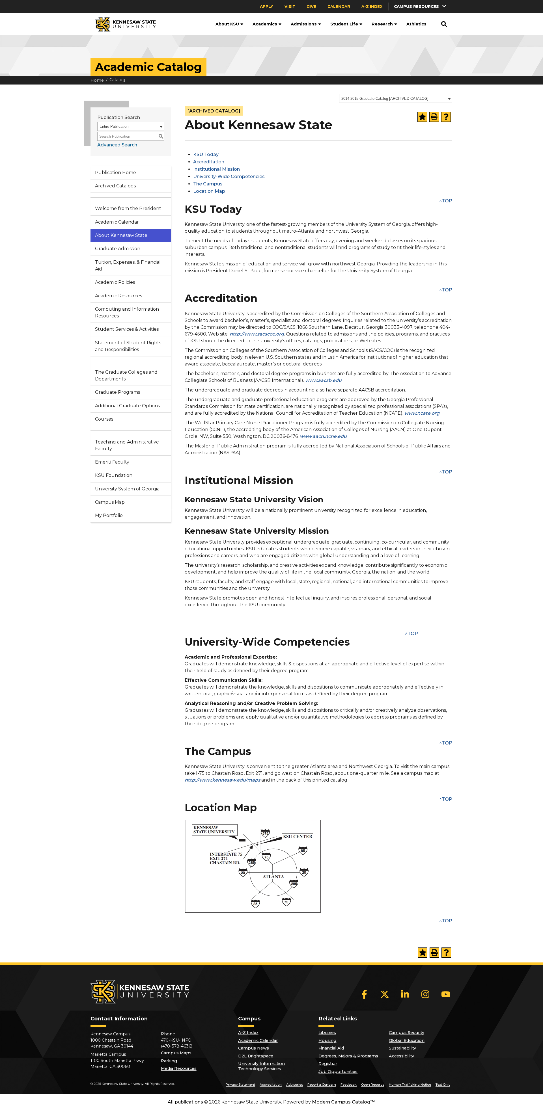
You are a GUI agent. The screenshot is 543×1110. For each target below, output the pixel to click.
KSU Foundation (113, 475)
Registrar (327, 1063)
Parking (169, 1060)
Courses (104, 419)
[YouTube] (446, 994)
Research (382, 24)
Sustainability (402, 1048)
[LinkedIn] (405, 994)
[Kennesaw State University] (123, 24)
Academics (265, 24)
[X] (384, 994)
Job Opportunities (337, 1071)
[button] (420, 6)
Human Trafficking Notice (410, 1085)
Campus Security (406, 1032)
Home (97, 80)
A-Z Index (372, 6)
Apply (266, 6)
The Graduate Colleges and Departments (126, 375)
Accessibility (401, 1056)
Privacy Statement (240, 1085)
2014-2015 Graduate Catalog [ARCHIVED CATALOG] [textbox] (384, 98)
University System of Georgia (127, 489)
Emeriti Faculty (112, 462)
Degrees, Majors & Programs (348, 1056)
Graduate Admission (117, 248)
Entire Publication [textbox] (114, 126)
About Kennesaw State (121, 235)
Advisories (294, 1085)
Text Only (443, 1085)
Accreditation (208, 162)
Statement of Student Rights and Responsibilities (128, 346)
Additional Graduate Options (127, 405)
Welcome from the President (128, 208)
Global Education (407, 1040)
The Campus (208, 184)
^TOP (445, 201)
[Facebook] (364, 994)
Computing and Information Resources (127, 312)
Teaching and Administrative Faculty (127, 445)
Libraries (327, 1032)
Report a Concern (321, 1085)
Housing (327, 1040)
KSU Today (206, 154)
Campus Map (110, 502)
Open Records (372, 1085)
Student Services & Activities (127, 329)
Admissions (304, 24)
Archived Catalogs (115, 186)
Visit (290, 6)
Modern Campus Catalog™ (343, 1102)
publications (189, 1102)
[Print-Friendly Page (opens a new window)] (434, 117)
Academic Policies (115, 282)
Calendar (338, 6)
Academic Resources (118, 295)
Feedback (349, 1085)
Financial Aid (331, 1048)
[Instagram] (425, 994)
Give (311, 6)
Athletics (416, 24)
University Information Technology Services (261, 1066)
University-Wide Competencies (229, 176)
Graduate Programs (117, 392)
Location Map (209, 191)
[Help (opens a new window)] (446, 117)
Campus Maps (176, 1052)
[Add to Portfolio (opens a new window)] (422, 117)
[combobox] (395, 98)
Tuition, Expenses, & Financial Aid (128, 265)
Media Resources (179, 1068)
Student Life (344, 24)
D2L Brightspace (255, 1056)
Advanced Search (117, 145)
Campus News (253, 1048)
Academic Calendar (117, 222)
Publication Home (115, 172)
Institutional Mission (216, 169)
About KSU (227, 24)
